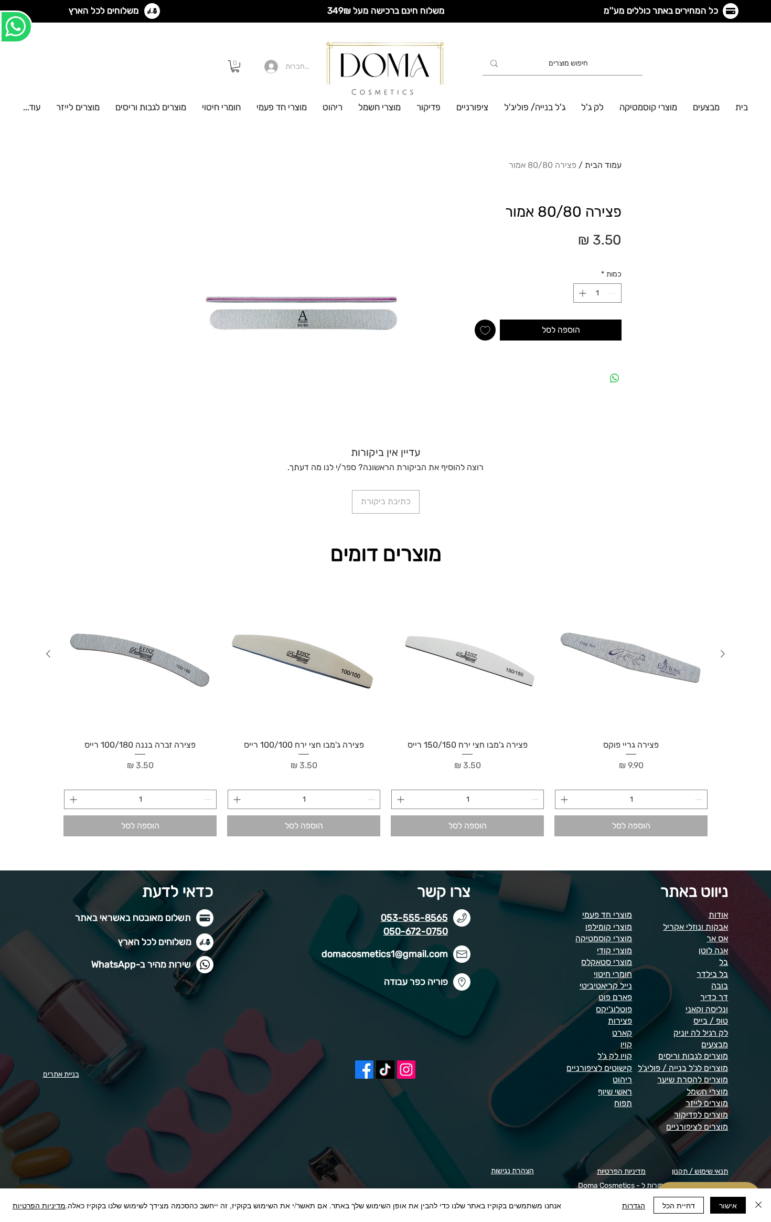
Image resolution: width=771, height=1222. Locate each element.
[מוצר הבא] (48, 653)
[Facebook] (364, 1069)
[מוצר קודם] (722, 653)
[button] (235, 66)
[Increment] (581, 293)
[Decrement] (613, 293)
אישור (728, 1205)
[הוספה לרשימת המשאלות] (485, 330)
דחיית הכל (678, 1205)
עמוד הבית (603, 165)
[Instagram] (406, 1069)
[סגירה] (758, 1205)
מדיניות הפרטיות (39, 1205)
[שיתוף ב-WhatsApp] (614, 378)
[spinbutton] (597, 293)
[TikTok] (385, 1069)
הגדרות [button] (633, 1205)
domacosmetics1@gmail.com (385, 954)
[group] (385, 707)
